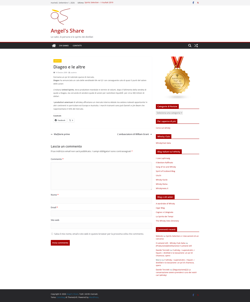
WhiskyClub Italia (163, 143)
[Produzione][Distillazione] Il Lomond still (174, 246)
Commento (57, 159)
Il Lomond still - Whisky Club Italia (170, 243)
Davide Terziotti (163, 250)
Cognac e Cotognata (164, 212)
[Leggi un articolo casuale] (196, 45)
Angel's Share (67, 30)
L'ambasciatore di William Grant (133, 134)
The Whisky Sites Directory (167, 221)
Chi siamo (64, 45)
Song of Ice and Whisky (166, 167)
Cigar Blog (160, 208)
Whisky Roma (161, 184)
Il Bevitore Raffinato (164, 162)
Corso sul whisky (163, 128)
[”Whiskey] (177, 58)
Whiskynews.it (162, 188)
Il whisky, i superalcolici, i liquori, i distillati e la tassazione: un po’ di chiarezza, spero (175, 253)
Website (159, 236)
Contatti (77, 45)
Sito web (55, 220)
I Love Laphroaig (163, 158)
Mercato (57, 61)
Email (54, 207)
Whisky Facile (161, 179)
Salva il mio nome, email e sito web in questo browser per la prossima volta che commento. (99, 233)
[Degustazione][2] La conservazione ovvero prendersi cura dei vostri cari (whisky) (176, 272)
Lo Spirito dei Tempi (164, 216)
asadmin (73, 72)
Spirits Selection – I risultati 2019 (99, 2)
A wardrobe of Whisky (165, 203)
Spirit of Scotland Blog (165, 171)
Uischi (158, 175)
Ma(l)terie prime (62, 134)
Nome (55, 194)
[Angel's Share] (54, 45)
